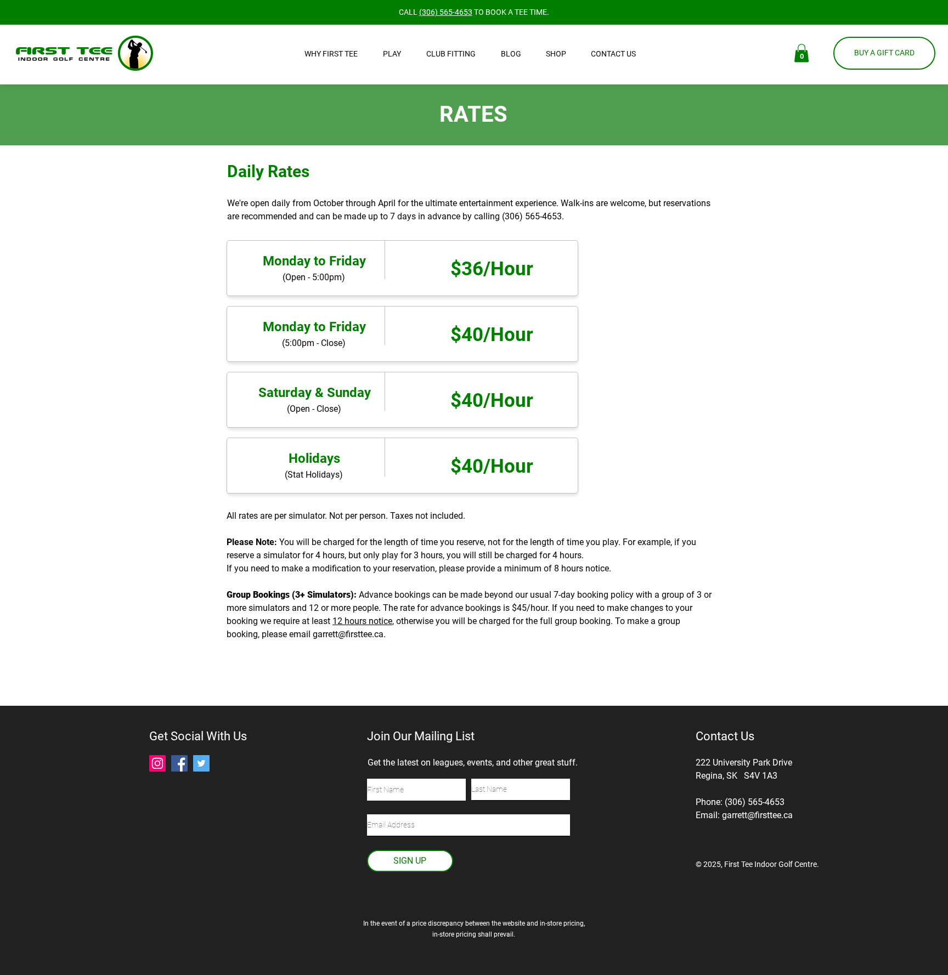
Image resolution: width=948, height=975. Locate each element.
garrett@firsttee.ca (348, 634)
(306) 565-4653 (445, 12)
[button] (335, 53)
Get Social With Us (198, 736)
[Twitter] (201, 763)
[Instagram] (157, 763)
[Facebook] (179, 763)
